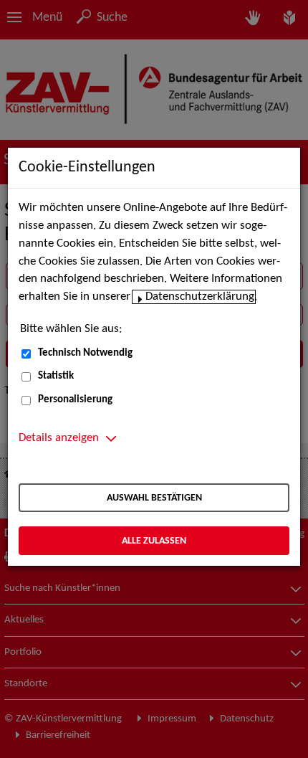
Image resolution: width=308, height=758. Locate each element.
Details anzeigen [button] (59, 438)
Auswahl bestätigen (154, 498)
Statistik (56, 376)
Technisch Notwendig (85, 353)
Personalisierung (75, 399)
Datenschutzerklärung (199, 297)
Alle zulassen (154, 541)
